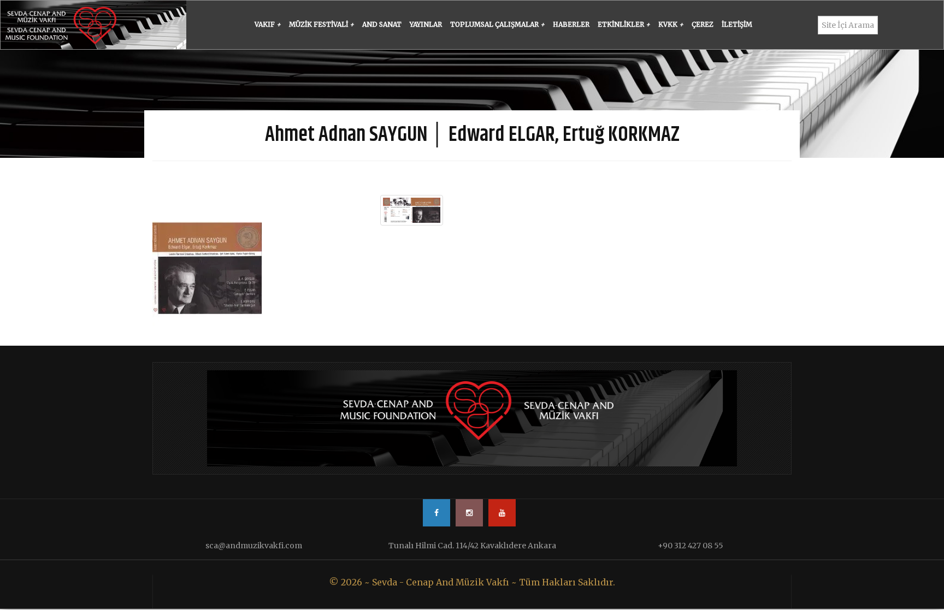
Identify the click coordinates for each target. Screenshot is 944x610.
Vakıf (268, 24)
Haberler (571, 24)
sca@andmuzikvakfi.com (253, 545)
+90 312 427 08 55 (690, 545)
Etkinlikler (624, 24)
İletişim (737, 24)
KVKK (670, 24)
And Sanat (382, 24)
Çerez (702, 24)
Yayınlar (426, 24)
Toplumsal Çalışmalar (497, 24)
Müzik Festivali (321, 24)
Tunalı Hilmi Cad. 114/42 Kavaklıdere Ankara (472, 545)
